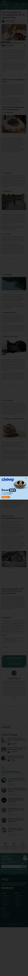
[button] (26, 478)
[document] (14, 488)
